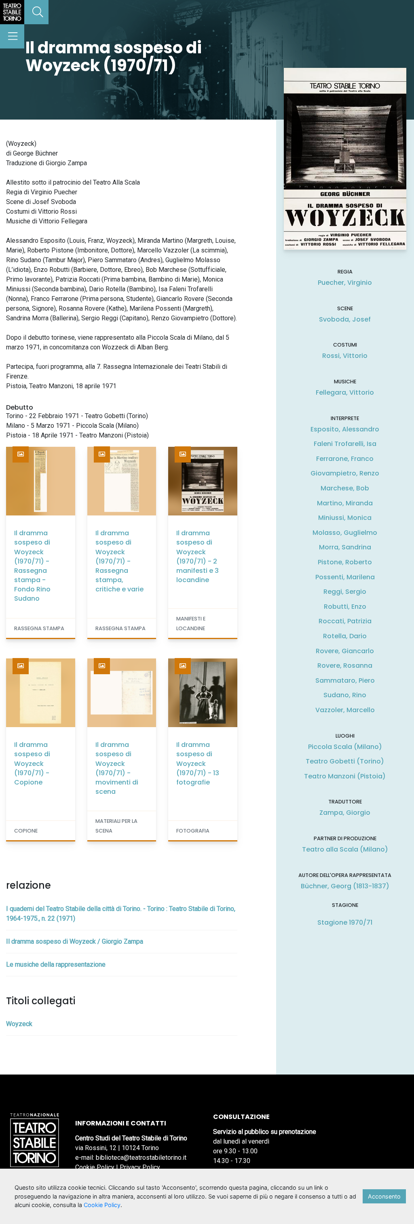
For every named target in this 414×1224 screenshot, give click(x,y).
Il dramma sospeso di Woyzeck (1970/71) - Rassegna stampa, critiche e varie (119, 561)
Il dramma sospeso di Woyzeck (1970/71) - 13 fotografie (197, 763)
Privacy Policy (140, 1167)
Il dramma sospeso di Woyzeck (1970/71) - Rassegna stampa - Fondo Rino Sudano (32, 565)
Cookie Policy (94, 1167)
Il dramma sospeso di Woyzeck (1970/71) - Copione (32, 763)
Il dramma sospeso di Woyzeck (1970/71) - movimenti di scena (116, 768)
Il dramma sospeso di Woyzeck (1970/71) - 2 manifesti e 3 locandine (197, 556)
